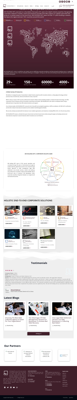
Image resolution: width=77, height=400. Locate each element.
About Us (26, 4)
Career (41, 4)
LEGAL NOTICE (65, 386)
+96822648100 (49, 377)
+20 (47, 385)
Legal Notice (71, 397)
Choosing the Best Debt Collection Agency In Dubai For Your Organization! (14, 319)
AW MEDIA (64, 375)
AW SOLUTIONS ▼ (11, 4)
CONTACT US (65, 380)
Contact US (46, 4)
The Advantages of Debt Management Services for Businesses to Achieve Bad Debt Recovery (38, 320)
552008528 (50, 385)
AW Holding (15, 397)
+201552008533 (49, 384)
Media (31, 4)
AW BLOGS (64, 376)
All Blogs (38, 333)
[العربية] (52, 4)
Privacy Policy (65, 397)
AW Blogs (36, 4)
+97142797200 (32, 375)
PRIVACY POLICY (65, 384)
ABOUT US (64, 373)
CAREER (64, 378)
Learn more (8, 223)
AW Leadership (20, 4)
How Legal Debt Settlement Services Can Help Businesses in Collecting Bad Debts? (61, 320)
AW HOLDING (65, 382)
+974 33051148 (49, 390)
